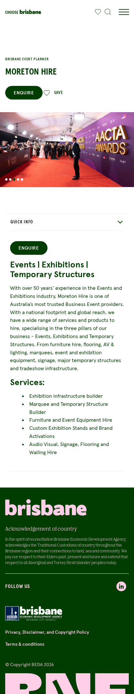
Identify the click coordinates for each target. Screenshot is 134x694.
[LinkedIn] (121, 586)
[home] (23, 12)
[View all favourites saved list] (96, 12)
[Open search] (108, 12)
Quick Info (21, 222)
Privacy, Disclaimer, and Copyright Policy (47, 632)
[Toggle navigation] (123, 12)
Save (58, 92)
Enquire (24, 93)
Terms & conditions (24, 644)
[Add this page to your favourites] (98, 12)
